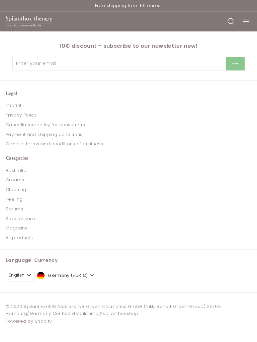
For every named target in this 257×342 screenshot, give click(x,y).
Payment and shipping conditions (44, 134)
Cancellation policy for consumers (45, 125)
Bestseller (17, 170)
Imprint (13, 105)
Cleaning (16, 189)
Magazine (17, 228)
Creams (15, 180)
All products (19, 237)
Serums (14, 209)
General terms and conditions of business (54, 144)
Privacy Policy (21, 115)
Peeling (14, 199)
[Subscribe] (235, 63)
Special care (20, 218)
